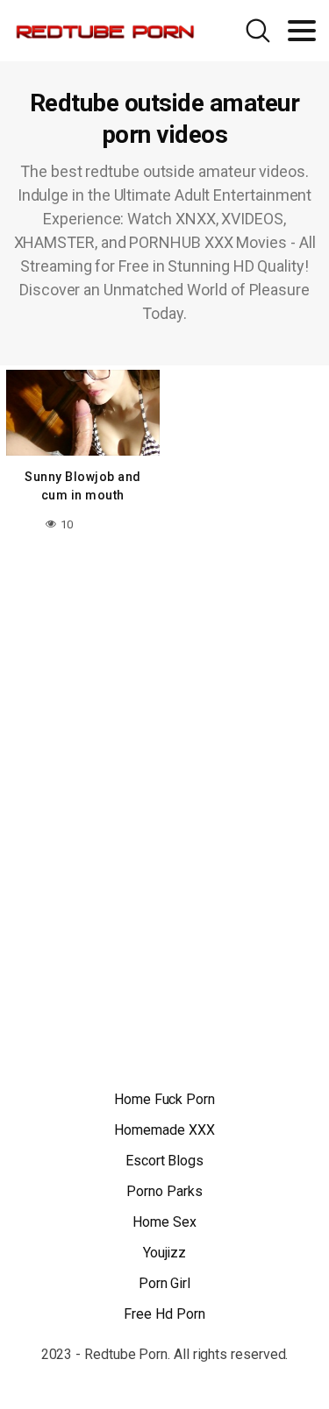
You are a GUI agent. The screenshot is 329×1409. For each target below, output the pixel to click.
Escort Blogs (164, 1160)
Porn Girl (164, 1283)
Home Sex (164, 1222)
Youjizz (164, 1252)
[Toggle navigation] (302, 30)
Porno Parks (164, 1191)
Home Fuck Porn (164, 1099)
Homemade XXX (164, 1130)
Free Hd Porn (164, 1314)
